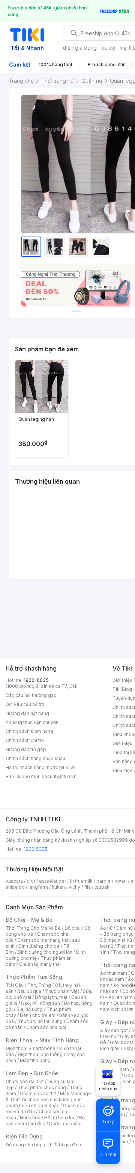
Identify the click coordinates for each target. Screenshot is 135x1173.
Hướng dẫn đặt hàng (27, 713)
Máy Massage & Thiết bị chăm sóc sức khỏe (48, 1096)
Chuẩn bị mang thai (40, 964)
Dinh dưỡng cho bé (39, 946)
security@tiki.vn (59, 776)
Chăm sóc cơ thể (38, 1093)
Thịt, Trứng (39, 985)
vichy (74, 887)
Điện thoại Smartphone (31, 1048)
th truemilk (81, 881)
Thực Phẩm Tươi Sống (34, 977)
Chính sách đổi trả (25, 740)
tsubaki (102, 887)
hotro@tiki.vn (61, 767)
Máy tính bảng (35, 1060)
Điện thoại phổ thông (40, 1054)
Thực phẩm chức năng (42, 1087)
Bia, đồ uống (29, 1009)
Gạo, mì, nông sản (40, 1003)
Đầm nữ (124, 928)
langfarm (38, 887)
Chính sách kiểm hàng (29, 731)
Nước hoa (30, 1117)
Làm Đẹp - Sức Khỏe (32, 1073)
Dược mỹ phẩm (65, 1123)
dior (31, 881)
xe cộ (108, 47)
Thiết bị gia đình (63, 1144)
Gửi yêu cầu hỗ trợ (25, 704)
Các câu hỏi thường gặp (31, 695)
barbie (103, 881)
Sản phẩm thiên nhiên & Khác (44, 1102)
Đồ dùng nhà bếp (24, 1144)
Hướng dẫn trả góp (26, 749)
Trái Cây (15, 985)
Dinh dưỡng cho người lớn (45, 952)
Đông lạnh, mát (51, 997)
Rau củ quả (29, 991)
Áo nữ (106, 928)
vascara (14, 881)
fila (87, 887)
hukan (58, 887)
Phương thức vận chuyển (32, 722)
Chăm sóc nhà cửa (46, 1027)
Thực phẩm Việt (62, 991)
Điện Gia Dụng (24, 1136)
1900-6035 (36, 680)
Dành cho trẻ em (38, 1015)
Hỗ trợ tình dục (59, 1117)
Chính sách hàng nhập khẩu (35, 758)
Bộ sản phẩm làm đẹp (45, 1120)
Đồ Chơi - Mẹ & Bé (29, 920)
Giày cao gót (114, 1030)
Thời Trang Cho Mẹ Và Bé (33, 928)
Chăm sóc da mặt (25, 1081)
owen (120, 881)
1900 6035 (35, 849)
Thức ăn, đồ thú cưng (40, 1021)
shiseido (15, 887)
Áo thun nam (113, 973)
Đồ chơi (72, 928)
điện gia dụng (80, 47)
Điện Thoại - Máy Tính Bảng (42, 1040)
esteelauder (52, 881)
